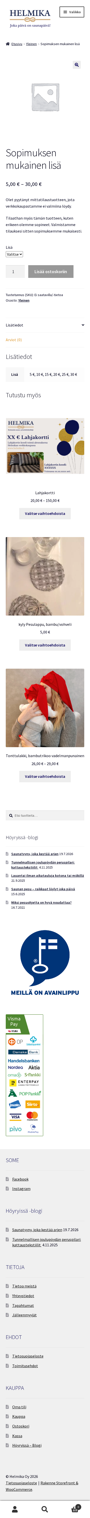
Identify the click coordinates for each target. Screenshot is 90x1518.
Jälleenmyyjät (24, 1314)
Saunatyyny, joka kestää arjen (34, 854)
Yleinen (31, 44)
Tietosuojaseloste (28, 1356)
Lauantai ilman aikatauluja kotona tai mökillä (47, 875)
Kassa (17, 1435)
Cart (69, 1505)
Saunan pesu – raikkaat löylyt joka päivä (43, 889)
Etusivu (17, 44)
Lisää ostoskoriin (50, 271)
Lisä (9, 247)
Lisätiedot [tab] (14, 324)
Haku (45, 1509)
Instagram (21, 1188)
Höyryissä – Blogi (27, 1445)
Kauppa (18, 1416)
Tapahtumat (23, 1305)
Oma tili (19, 1406)
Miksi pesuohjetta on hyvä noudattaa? (41, 902)
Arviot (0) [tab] (14, 339)
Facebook (20, 1179)
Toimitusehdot (25, 1365)
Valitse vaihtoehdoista (45, 513)
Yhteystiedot (23, 1295)
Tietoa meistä (24, 1285)
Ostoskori (20, 1426)
